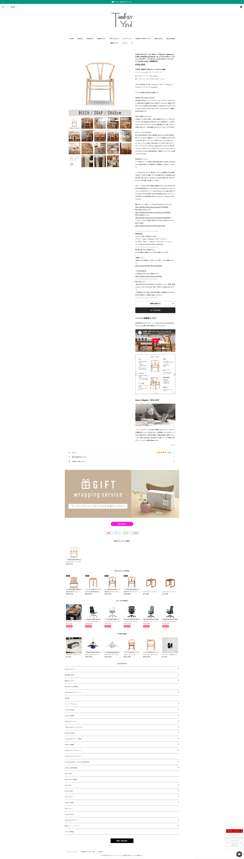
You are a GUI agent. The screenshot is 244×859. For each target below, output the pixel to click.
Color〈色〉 (68, 785)
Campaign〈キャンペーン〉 (73, 692)
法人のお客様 (170, 38)
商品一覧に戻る (122, 841)
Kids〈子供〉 (68, 773)
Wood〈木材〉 (69, 791)
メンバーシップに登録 (142, 72)
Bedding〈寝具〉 (70, 733)
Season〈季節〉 (69, 802)
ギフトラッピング (114, 38)
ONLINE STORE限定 (71, 686)
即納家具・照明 (69, 675)
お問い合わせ (158, 38)
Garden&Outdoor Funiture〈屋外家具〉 (77, 762)
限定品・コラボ (69, 681)
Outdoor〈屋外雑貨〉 (71, 768)
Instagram (122, 524)
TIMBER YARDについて (143, 38)
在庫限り (67, 698)
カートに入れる (155, 310)
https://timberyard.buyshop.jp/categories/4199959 (153, 212)
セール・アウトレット (71, 704)
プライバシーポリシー (72, 851)
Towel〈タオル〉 (69, 814)
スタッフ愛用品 (69, 831)
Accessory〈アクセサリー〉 (73, 750)
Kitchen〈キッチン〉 (70, 721)
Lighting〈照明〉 (70, 715)
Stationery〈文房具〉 (71, 779)
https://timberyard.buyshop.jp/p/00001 (148, 276)
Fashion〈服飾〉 (70, 744)
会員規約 (100, 851)
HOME (71, 38)
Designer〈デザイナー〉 (72, 820)
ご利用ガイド (90, 38)
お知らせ (80, 38)
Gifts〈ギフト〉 (69, 797)
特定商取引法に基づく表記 (88, 851)
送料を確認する (154, 76)
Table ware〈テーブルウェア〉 (74, 727)
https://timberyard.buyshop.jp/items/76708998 (151, 207)
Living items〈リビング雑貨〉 (73, 739)
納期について (114, 43)
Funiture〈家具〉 (70, 710)
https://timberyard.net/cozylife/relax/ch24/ (150, 226)
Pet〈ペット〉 (68, 808)
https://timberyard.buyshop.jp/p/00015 (148, 265)
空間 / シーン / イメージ (72, 826)
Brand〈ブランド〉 (70, 669)
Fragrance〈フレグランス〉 (73, 756)
